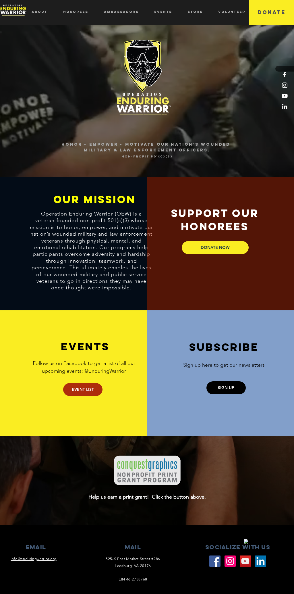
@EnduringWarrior (105, 371)
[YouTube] (284, 95)
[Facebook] (284, 74)
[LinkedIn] (284, 106)
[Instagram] (284, 85)
